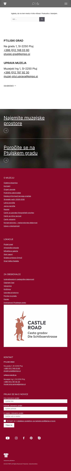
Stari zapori (8, 254)
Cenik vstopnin (9, 219)
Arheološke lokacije (11, 248)
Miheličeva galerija (11, 251)
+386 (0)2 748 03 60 (16, 50)
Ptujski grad (8, 244)
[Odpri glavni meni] (66, 4)
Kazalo (6, 299)
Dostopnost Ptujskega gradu (15, 303)
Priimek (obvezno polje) (13, 406)
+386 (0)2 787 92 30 (16, 72)
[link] (8, 438)
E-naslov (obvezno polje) (13, 413)
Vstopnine (8, 286)
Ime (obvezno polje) (11, 398)
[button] (33, 3)
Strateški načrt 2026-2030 (14, 199)
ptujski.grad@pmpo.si (17, 54)
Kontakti (7, 186)
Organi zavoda (9, 189)
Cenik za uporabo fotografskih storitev (19, 213)
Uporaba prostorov (11, 293)
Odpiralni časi (9, 283)
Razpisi (6, 209)
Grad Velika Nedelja (11, 261)
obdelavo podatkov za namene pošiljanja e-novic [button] (36, 421)
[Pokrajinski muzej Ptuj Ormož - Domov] (5, 3)
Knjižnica (7, 289)
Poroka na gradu (10, 296)
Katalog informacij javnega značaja (17, 196)
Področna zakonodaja (12, 193)
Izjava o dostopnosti (12, 226)
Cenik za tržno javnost (12, 216)
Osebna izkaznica (10, 183)
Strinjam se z (31, 421)
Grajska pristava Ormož (13, 258)
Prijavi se (9, 425)
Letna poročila (9, 203)
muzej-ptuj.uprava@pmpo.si (21, 76)
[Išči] (42, 19)
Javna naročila (9, 206)
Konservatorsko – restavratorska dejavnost (20, 223)
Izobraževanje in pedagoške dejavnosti (19, 279)
